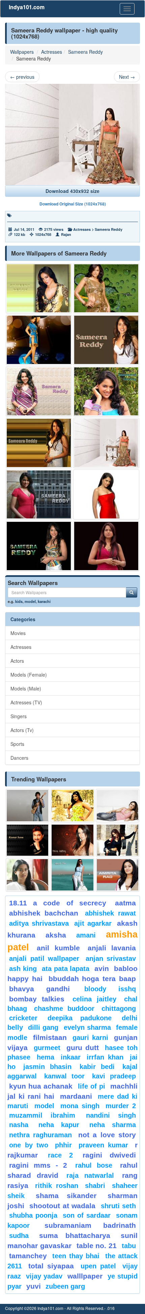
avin (101, 968)
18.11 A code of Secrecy (57, 903)
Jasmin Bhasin (47, 1066)
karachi (44, 601)
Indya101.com (27, 7)
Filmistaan (50, 1037)
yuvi (33, 1286)
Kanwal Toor (64, 1076)
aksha (56, 935)
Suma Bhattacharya (75, 1235)
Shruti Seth (118, 1206)
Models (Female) (28, 674)
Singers (18, 716)
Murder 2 (121, 1106)
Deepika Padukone (79, 1018)
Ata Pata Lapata (66, 968)
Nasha (18, 1124)
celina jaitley (94, 999)
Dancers (19, 757)
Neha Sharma (112, 1124)
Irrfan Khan (105, 1057)
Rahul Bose (93, 1165)
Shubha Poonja (33, 1215)
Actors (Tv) (22, 730)
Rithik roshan (56, 1185)
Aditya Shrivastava (39, 923)
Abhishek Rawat (110, 913)
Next (127, 76)
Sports (17, 743)
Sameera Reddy (85, 51)
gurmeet (47, 1047)
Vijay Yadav (44, 1276)
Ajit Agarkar (93, 923)
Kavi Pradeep (114, 1076)
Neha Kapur (59, 1124)
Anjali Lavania (112, 948)
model (30, 601)
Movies (18, 633)
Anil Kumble (58, 948)
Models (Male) (25, 688)
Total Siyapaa (51, 1266)
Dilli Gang (43, 1027)
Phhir (63, 1145)
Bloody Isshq (110, 989)
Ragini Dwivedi (109, 1155)
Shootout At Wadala (62, 1206)
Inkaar (71, 1057)
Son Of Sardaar (87, 1215)
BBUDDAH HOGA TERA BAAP (92, 978)
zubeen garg (65, 1286)
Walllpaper (85, 1276)
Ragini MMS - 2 (38, 1165)
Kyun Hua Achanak (40, 1086)
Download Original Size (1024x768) (72, 204)
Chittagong (119, 1008)
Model (44, 1106)
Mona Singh (79, 1106)
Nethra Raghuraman (40, 1135)
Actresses (51, 51)
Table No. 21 (97, 1245)
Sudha (19, 1235)
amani (86, 935)
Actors (17, 660)
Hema (45, 1057)
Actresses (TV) (26, 702)
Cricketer (23, 1018)
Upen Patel (98, 1266)
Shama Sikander (66, 1195)
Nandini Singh (111, 1115)
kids (19, 601)
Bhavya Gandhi (39, 989)
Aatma (125, 903)
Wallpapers (22, 51)
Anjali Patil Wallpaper (44, 958)
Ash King (23, 968)
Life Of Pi (91, 1086)
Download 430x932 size (72, 191)
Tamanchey (28, 1256)
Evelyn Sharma (87, 1027)
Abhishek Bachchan (43, 913)
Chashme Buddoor (64, 1008)
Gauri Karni (90, 1037)
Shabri (95, 1185)
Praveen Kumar (103, 1145)
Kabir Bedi (97, 1066)
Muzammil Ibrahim (42, 1115)
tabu (129, 1245)
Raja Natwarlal (90, 1175)
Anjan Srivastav (111, 958)
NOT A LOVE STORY (107, 1135)
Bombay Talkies (36, 999)
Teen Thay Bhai (75, 1256)
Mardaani (76, 1096)
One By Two (28, 1145)
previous (22, 76)
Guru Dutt (82, 1047)
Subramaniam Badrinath (90, 1225)
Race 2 (60, 1155)
